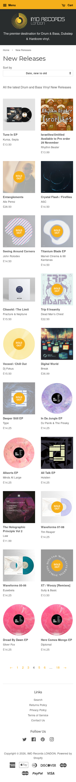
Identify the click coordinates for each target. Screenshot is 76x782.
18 (58, 667)
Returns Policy (38, 705)
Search (38, 700)
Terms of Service (38, 715)
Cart (70, 5)
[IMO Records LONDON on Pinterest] (43, 740)
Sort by (7, 67)
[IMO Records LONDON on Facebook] (33, 740)
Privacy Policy (38, 710)
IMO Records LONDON (41, 753)
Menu (12, 5)
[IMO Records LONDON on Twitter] (24, 740)
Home (6, 50)
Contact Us (38, 720)
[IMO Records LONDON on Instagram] (51, 740)
